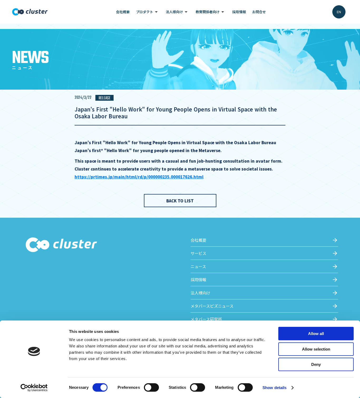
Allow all (316, 333)
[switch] (151, 387)
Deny (316, 364)
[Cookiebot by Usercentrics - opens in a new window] (34, 388)
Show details (274, 387)
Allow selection (316, 349)
